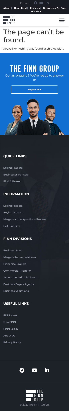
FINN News (10, 315)
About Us (9, 335)
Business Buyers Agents (18, 284)
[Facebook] (35, 3)
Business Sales (12, 250)
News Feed (20, 8)
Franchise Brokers (14, 264)
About (7, 8)
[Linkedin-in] (47, 3)
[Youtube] (41, 3)
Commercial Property (17, 270)
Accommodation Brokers (19, 277)
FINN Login (10, 328)
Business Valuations (16, 290)
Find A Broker (12, 181)
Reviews (35, 8)
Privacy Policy (12, 342)
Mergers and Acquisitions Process (25, 219)
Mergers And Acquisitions (19, 257)
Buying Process (13, 212)
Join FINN (35, 11)
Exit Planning (11, 226)
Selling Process (13, 167)
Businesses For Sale (54, 8)
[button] (62, 20)
